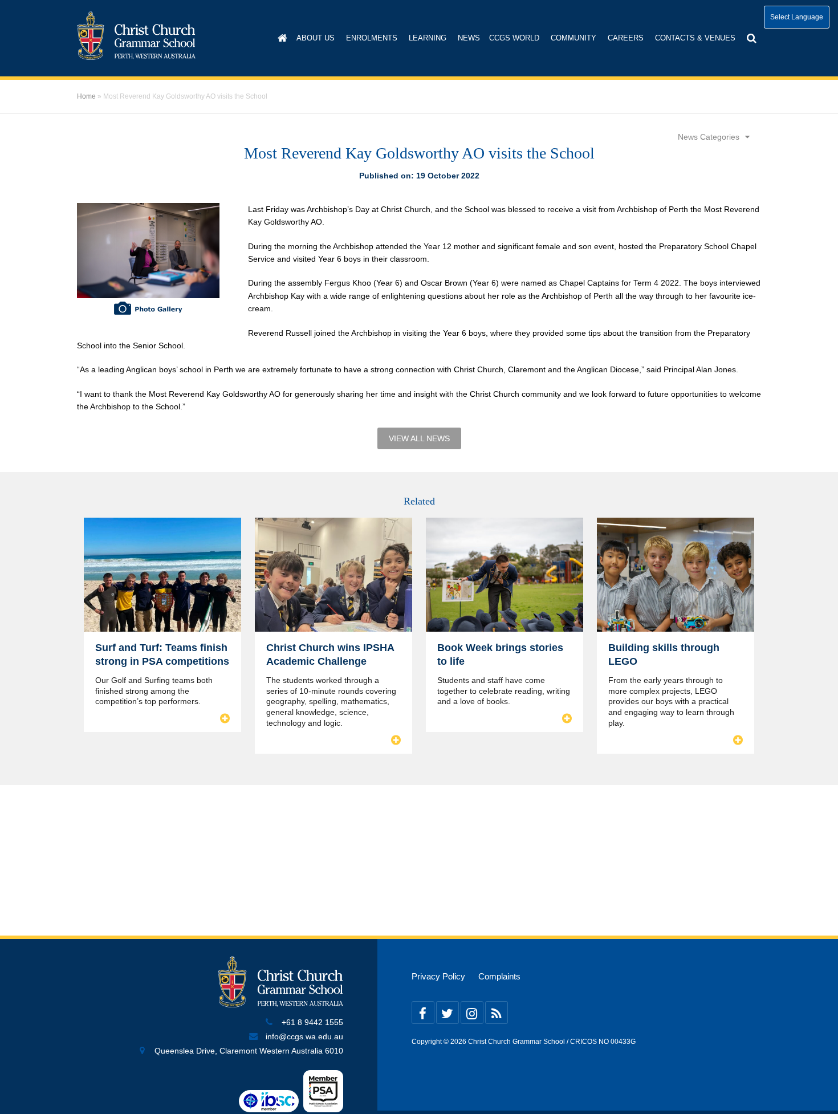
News (469, 38)
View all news (419, 438)
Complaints (499, 976)
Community (573, 38)
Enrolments (371, 38)
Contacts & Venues (695, 38)
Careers (626, 38)
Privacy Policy (438, 976)
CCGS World (514, 38)
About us (315, 38)
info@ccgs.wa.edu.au (304, 1036)
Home (86, 96)
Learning (427, 38)
